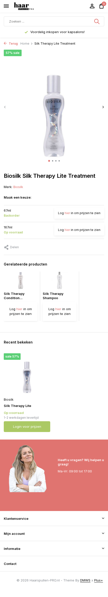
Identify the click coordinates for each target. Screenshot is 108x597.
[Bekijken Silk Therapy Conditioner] (20, 282)
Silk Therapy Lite (17, 406)
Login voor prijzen (27, 426)
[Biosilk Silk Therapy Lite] (27, 374)
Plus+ (98, 580)
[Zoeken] (97, 21)
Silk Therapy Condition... (14, 296)
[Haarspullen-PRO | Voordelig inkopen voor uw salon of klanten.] (30, 6)
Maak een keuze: (17, 197)
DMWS (85, 580)
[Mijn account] (92, 6)
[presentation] (5, 107)
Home (24, 43)
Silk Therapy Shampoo (53, 296)
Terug (13, 43)
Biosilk (18, 187)
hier (67, 213)
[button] (49, 161)
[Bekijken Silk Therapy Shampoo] (59, 282)
